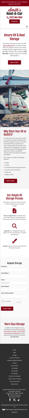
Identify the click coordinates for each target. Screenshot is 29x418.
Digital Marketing (18, 409)
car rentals (22, 329)
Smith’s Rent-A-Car (9, 45)
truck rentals (20, 331)
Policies (14, 363)
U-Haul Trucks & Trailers (14, 378)
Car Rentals (14, 368)
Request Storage (7, 308)
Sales (14, 352)
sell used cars (17, 333)
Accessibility (11, 391)
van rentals (6, 331)
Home (14, 350)
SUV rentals (13, 331)
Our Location (14, 365)
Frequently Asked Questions (14, 360)
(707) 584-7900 (15, 17)
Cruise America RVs (14, 381)
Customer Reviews (15, 357)
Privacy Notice (22, 389)
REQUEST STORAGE (14, 62)
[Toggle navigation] (27, 27)
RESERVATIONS (15, 21)
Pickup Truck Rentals (14, 376)
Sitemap (18, 391)
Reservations (14, 384)
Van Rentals (14, 371)
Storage (14, 355)
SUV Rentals (14, 373)
